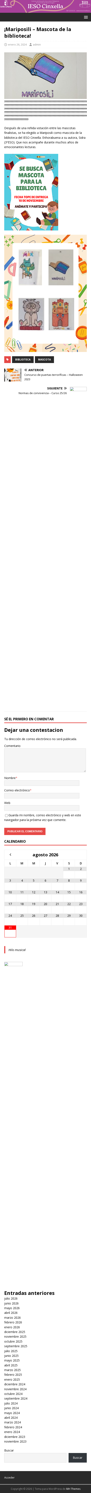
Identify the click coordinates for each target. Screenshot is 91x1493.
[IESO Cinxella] (45, 10)
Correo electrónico (17, 790)
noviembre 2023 (15, 1441)
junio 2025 (11, 1356)
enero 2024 (12, 1432)
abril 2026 (11, 1313)
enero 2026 (12, 1327)
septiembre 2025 (15, 1346)
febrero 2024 (13, 1427)
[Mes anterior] (10, 854)
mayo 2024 (12, 1413)
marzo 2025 (12, 1370)
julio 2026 (11, 1298)
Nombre (10, 778)
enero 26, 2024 (17, 44)
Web (7, 803)
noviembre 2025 (15, 1336)
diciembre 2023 (14, 1437)
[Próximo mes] (81, 854)
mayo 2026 (12, 1308)
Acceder (9, 1477)
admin (37, 44)
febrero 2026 (13, 1322)
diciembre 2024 (14, 1384)
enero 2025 (12, 1379)
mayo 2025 (12, 1360)
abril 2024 (11, 1418)
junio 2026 (11, 1303)
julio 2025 (11, 1351)
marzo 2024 (12, 1422)
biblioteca (22, 359)
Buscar (9, 1450)
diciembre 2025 (14, 1332)
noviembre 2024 (15, 1389)
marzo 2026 (12, 1318)
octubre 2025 (13, 1341)
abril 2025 (11, 1365)
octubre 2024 (13, 1394)
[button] (85, 17)
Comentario (12, 746)
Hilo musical (17, 950)
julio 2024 (11, 1403)
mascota (44, 359)
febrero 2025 (13, 1375)
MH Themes (73, 1489)
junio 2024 (11, 1408)
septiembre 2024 (15, 1398)
